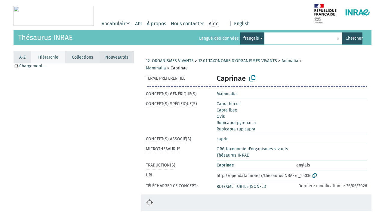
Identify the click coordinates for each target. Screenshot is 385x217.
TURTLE (241, 186)
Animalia (290, 60)
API (138, 23)
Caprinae (225, 165)
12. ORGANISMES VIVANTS (170, 60)
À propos (156, 23)
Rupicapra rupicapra (236, 129)
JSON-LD (258, 186)
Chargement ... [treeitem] (32, 66)
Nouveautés (116, 57)
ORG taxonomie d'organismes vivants (252, 148)
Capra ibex (227, 110)
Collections (82, 57)
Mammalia (156, 68)
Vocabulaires (116, 23)
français (251, 38)
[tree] (74, 139)
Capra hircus (229, 103)
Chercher (354, 38)
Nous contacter (187, 23)
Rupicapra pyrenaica (236, 122)
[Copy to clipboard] (252, 78)
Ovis (221, 116)
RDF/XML (225, 186)
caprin (223, 139)
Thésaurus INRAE (45, 37)
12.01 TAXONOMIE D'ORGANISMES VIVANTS (237, 60)
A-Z (22, 57)
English (242, 23)
